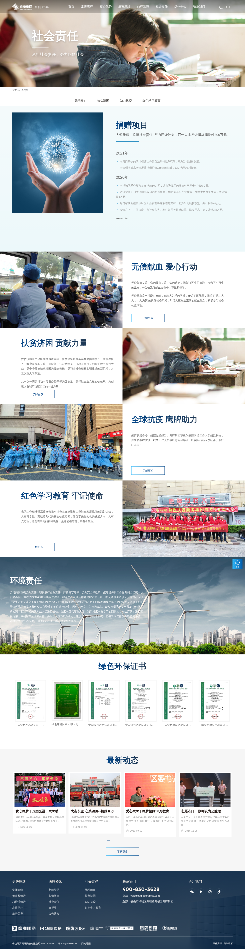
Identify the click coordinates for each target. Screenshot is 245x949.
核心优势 (106, 6)
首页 (71, 6)
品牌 (14, 4)
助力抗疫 (126, 100)
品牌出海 (143, 6)
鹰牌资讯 (55, 881)
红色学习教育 (151, 100)
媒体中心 (180, 6)
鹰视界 (53, 907)
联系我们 (199, 6)
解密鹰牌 (124, 6)
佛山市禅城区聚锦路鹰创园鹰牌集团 (151, 901)
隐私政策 (228, 943)
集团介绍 (17, 889)
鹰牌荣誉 (17, 913)
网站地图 (86, 943)
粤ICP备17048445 (67, 943)
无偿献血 (80, 100)
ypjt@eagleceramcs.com (145, 895)
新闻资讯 (54, 889)
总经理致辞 (19, 901)
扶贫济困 (103, 100)
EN (227, 7)
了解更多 (148, 317)
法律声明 (217, 943)
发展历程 (17, 907)
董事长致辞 (19, 895)
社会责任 (162, 6)
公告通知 (54, 913)
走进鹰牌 (87, 6)
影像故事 (54, 895)
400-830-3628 (141, 889)
